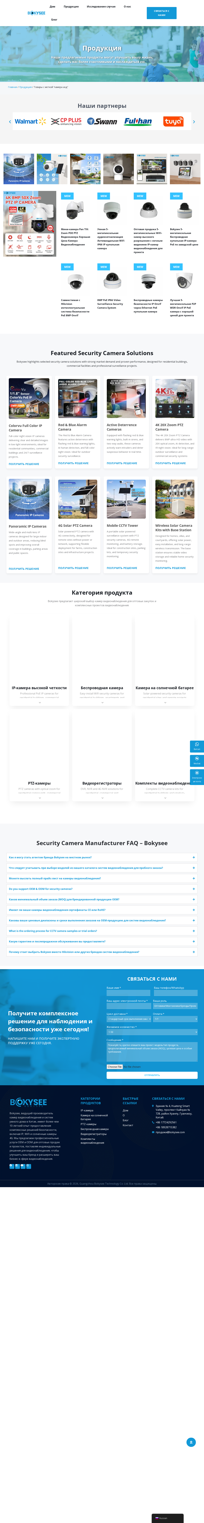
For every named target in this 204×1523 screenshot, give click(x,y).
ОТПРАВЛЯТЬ (152, 1075)
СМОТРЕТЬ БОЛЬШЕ (39, 648)
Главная (12, 87)
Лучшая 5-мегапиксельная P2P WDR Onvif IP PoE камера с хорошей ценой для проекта (183, 307)
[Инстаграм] (28, 1166)
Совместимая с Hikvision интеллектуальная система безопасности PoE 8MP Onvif (75, 307)
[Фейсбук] (12, 1166)
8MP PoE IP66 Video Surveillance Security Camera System (110, 303)
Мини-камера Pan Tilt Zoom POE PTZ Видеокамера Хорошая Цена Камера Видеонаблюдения (75, 237)
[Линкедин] (17, 1166)
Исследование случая (101, 6)
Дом (52, 6)
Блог (54, 19)
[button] (10, 122)
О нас (127, 6)
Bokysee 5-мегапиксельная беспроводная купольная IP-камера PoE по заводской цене (184, 237)
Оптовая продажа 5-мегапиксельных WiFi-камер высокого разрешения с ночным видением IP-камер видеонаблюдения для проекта (148, 241)
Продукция (71, 6)
